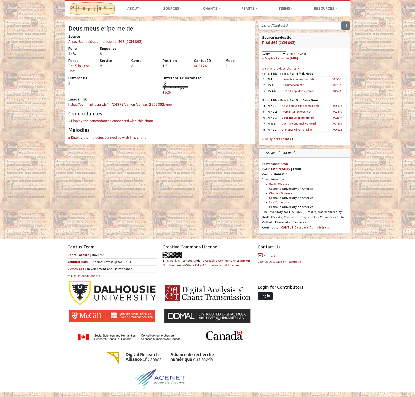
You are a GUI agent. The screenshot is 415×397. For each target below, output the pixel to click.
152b (167, 92)
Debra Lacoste (78, 255)
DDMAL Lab (75, 269)
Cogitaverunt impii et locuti (299, 123)
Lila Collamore (279, 202)
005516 (337, 105)
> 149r (301, 53)
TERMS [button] (284, 8)
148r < (291, 53)
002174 (200, 66)
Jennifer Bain (78, 262)
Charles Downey (280, 193)
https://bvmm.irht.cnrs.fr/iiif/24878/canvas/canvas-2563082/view (120, 104)
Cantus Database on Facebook (279, 262)
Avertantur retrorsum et (296, 111)
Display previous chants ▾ (280, 68)
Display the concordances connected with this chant (112, 121)
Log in (265, 296)
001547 (337, 111)
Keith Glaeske (279, 184)
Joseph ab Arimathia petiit (299, 79)
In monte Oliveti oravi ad (297, 129)
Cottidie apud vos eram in (298, 91)
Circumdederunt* (293, 85)
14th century (280, 169)
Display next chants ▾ (277, 139)
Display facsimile (281, 58)
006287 (336, 85)
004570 (336, 91)
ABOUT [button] (133, 8)
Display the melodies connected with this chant (108, 138)
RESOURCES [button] (324, 8)
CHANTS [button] (210, 8)
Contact (269, 256)
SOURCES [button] (171, 8)
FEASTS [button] (248, 8)
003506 (336, 79)
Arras (284, 164)
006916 (337, 129)
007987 (337, 123)
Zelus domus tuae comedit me (300, 105)
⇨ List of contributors (83, 276)
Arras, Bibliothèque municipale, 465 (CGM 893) (105, 42)
